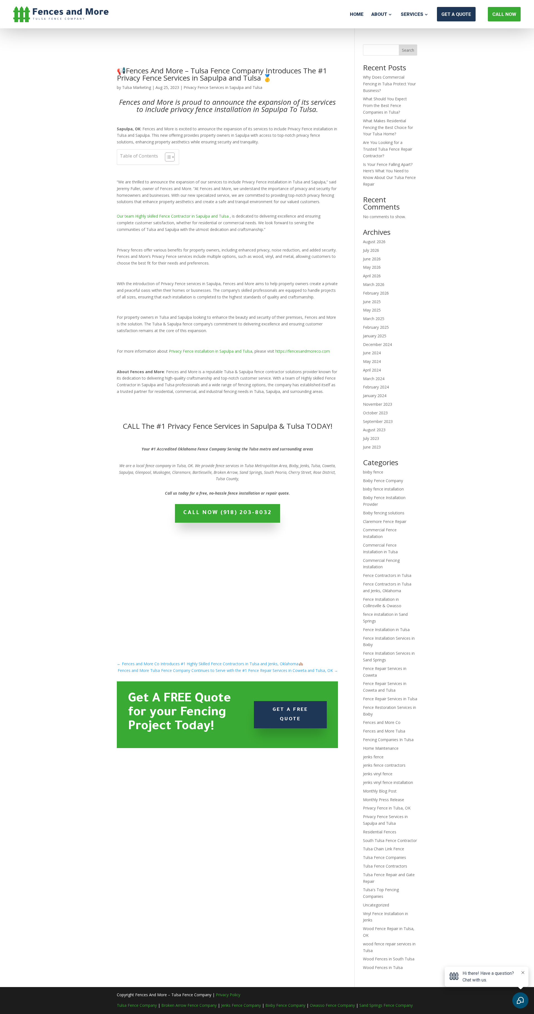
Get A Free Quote (290, 714)
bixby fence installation (383, 489)
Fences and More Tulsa (384, 731)
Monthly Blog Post (380, 791)
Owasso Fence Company (332, 1005)
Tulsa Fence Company (137, 1005)
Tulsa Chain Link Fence (383, 848)
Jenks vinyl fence (377, 773)
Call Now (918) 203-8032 (227, 513)
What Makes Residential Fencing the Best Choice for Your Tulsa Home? (388, 127)
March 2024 (373, 378)
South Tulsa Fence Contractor (390, 840)
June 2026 (372, 258)
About (379, 14)
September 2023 (378, 421)
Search (408, 50)
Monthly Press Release (383, 799)
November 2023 (377, 404)
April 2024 (372, 370)
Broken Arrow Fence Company (189, 1005)
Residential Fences (379, 831)
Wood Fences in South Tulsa (388, 958)
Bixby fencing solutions (383, 512)
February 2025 (376, 327)
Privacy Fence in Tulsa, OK (387, 808)
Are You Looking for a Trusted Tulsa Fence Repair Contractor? (387, 149)
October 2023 (375, 412)
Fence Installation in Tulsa (386, 629)
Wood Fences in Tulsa (383, 967)
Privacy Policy (228, 994)
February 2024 (376, 387)
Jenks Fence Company (241, 1005)
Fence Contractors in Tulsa (387, 575)
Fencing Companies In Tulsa (388, 739)
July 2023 (371, 438)
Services (412, 14)
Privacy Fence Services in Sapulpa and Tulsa (223, 87)
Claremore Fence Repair (384, 521)
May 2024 (372, 361)
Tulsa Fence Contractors (385, 866)
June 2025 (372, 301)
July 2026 (371, 250)
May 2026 (372, 267)
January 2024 (374, 395)
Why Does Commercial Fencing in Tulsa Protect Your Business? (389, 83)
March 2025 (373, 318)
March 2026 (373, 284)
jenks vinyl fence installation (388, 782)
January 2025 (374, 335)
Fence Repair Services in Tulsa (390, 698)
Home (357, 14)
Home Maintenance (381, 748)
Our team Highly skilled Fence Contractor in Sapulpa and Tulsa (173, 216)
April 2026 (372, 275)
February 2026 (376, 293)
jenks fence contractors (384, 765)
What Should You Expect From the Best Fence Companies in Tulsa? (385, 105)
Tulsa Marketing (136, 87)
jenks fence (373, 756)
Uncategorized (376, 905)
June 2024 (372, 352)
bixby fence (373, 472)
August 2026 (374, 241)
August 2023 (374, 429)
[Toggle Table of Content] (167, 157)
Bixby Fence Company (383, 480)
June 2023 (372, 447)
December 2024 (377, 344)
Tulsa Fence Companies (384, 857)
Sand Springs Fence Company (386, 1005)
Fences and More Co (381, 722)
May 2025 (372, 310)
